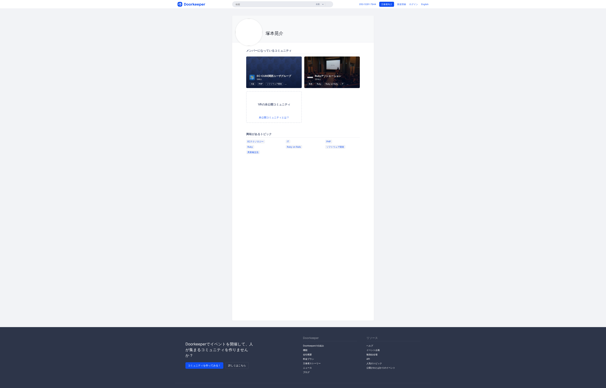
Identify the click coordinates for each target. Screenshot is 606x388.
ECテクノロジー (255, 141)
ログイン (413, 4)
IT (343, 84)
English (424, 4)
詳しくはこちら (237, 365)
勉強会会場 (371, 354)
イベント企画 (373, 350)
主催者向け (386, 4)
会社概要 (307, 354)
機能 (305, 350)
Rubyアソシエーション (328, 75)
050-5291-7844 (367, 4)
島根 (310, 84)
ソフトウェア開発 (274, 84)
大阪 (252, 84)
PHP (261, 84)
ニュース (307, 367)
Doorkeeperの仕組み (313, 345)
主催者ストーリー (312, 363)
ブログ (306, 372)
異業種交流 (252, 152)
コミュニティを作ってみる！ (204, 365)
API (368, 359)
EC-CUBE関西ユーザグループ (274, 75)
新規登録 (401, 4)
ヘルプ (369, 345)
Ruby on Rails (332, 84)
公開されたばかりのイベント (380, 367)
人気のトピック (374, 363)
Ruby (319, 84)
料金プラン (308, 359)
